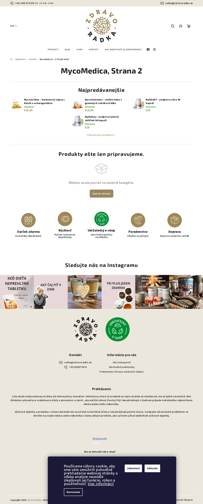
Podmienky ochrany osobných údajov (122, 372)
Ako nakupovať (121, 362)
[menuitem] (53, 49)
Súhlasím (152, 468)
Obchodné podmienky (122, 367)
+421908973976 (78, 367)
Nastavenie (73, 492)
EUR (12, 26)
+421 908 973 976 (34, 3)
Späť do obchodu (101, 193)
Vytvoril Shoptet (184, 500)
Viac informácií (101, 484)
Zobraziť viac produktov (100, 135)
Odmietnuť (133, 468)
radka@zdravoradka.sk (179, 3)
